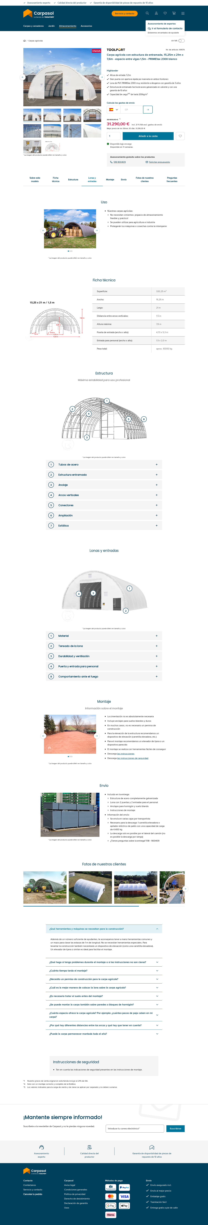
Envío (123, 179)
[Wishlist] (165, 13)
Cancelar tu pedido (32, 1194)
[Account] (156, 14)
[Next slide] (102, 77)
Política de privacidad (74, 1194)
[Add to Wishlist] (180, 136)
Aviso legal (69, 1185)
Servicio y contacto (124, 13)
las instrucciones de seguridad (132, 758)
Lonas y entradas (92, 179)
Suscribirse (175, 1128)
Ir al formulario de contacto (167, 28)
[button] (174, 13)
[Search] (147, 14)
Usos (66, 1207)
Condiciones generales (75, 1189)
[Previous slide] (23, 77)
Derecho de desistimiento (77, 1198)
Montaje (110, 179)
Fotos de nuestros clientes (145, 179)
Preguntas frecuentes (172, 179)
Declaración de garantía (76, 1203)
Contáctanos (29, 1185)
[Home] (25, 41)
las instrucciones (125, 753)
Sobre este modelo (35, 179)
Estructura (73, 179)
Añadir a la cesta (148, 136)
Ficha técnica (55, 179)
